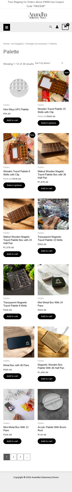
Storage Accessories (36, 43)
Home (6, 43)
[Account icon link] (57, 26)
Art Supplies (17, 43)
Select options (48, 123)
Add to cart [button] (12, 120)
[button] (50, 27)
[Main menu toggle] (6, 27)
